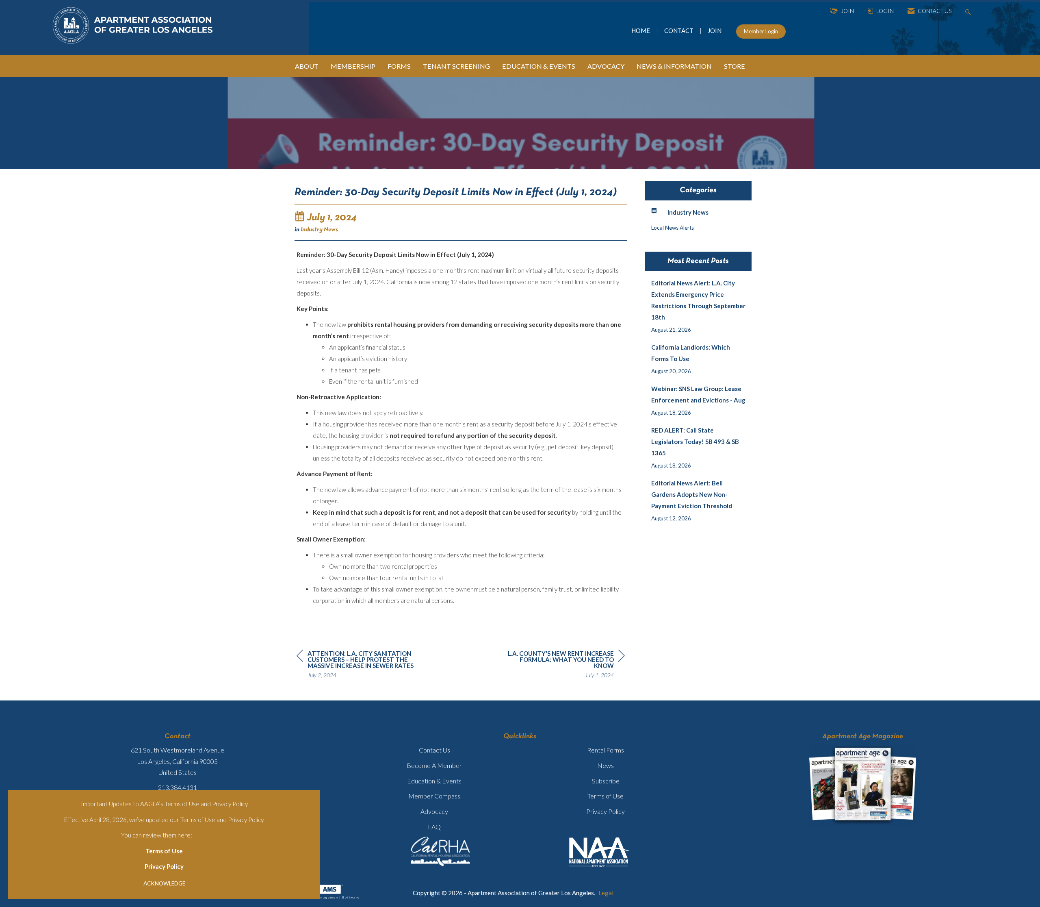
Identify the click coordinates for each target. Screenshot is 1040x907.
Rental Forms (605, 750)
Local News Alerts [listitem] (672, 227)
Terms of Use (164, 851)
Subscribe (606, 781)
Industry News (319, 230)
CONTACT (680, 30)
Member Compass (434, 796)
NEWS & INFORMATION (674, 66)
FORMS (399, 66)
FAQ (434, 827)
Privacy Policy (164, 866)
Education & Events (434, 781)
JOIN (715, 30)
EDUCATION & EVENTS (538, 66)
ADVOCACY (605, 66)
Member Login (761, 31)
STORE (734, 66)
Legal (605, 892)
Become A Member (434, 765)
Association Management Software (324, 897)
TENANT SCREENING (456, 66)
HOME (641, 30)
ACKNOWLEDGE (164, 883)
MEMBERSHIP (353, 66)
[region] (564, 665)
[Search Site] (969, 11)
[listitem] (698, 306)
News (605, 765)
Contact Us (434, 750)
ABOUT (306, 66)
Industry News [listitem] (687, 212)
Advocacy (434, 811)
